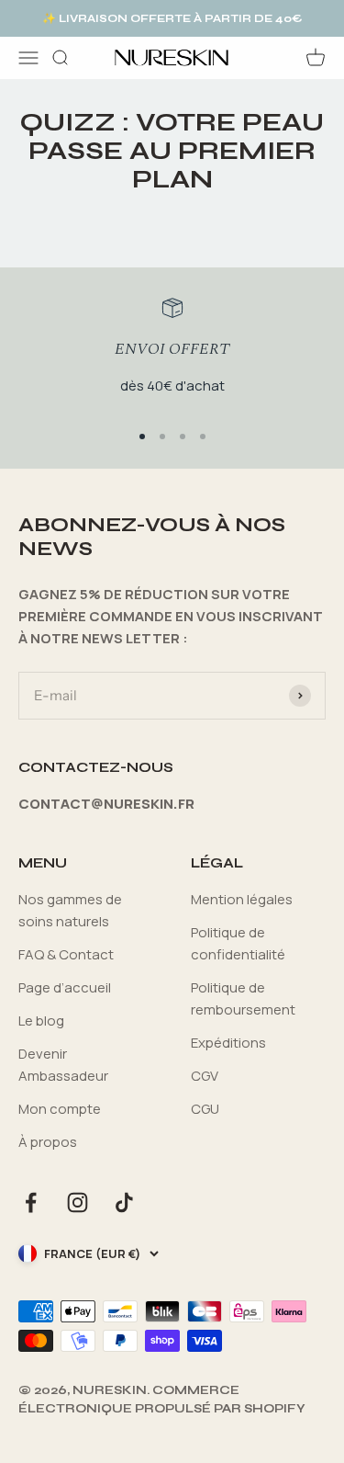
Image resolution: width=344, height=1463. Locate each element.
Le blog (41, 1020)
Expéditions (228, 1042)
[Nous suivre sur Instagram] (77, 1202)
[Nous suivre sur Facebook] (30, 1202)
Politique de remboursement (243, 998)
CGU (205, 1108)
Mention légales (242, 899)
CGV (204, 1075)
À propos (47, 1141)
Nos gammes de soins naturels (70, 910)
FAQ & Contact (66, 954)
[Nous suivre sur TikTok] (124, 1202)
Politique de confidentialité (238, 943)
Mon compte (59, 1108)
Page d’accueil (64, 987)
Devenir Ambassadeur (63, 1064)
